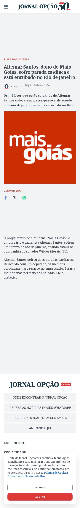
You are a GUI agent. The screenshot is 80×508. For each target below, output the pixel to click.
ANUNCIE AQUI (40, 428)
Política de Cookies (56, 472)
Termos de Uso (35, 476)
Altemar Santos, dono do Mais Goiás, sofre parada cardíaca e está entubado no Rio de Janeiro (39, 72)
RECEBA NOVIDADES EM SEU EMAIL (40, 418)
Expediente (14, 443)
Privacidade (15, 452)
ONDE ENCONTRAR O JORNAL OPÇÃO (40, 397)
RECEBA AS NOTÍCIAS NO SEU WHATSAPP (40, 408)
